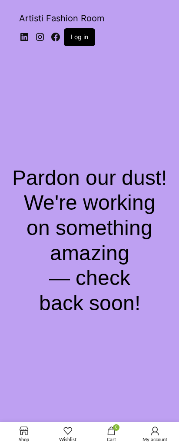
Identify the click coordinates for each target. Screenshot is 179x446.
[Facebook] (55, 37)
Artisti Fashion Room (61, 18)
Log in (79, 36)
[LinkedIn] (24, 37)
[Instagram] (40, 37)
